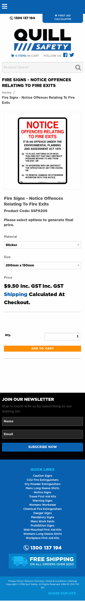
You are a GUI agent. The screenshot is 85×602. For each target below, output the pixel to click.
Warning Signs (42, 500)
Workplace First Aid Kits (42, 538)
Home (6, 92)
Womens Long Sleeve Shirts (42, 534)
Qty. (8, 335)
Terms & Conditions (56, 581)
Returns (29, 581)
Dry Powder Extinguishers (42, 484)
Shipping (15, 294)
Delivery (39, 581)
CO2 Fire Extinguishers (43, 480)
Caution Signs (42, 476)
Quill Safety (31, 584)
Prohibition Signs (42, 525)
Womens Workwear (42, 505)
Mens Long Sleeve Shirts (42, 488)
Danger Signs (42, 513)
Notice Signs (42, 492)
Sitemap (72, 581)
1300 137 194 (24, 18)
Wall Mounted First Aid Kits (42, 529)
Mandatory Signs (42, 517)
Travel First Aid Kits (42, 496)
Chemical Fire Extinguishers (42, 509)
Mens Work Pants (43, 521)
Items (20, 56)
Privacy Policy (15, 581)
